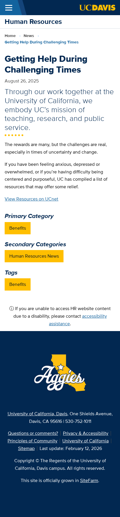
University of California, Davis (37, 413)
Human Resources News (34, 256)
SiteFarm (89, 480)
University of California (85, 440)
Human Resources (33, 21)
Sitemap (26, 448)
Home (10, 35)
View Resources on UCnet (31, 199)
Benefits (17, 228)
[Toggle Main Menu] (8, 7)
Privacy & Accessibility (85, 433)
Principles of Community (32, 440)
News (29, 35)
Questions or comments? (33, 433)
